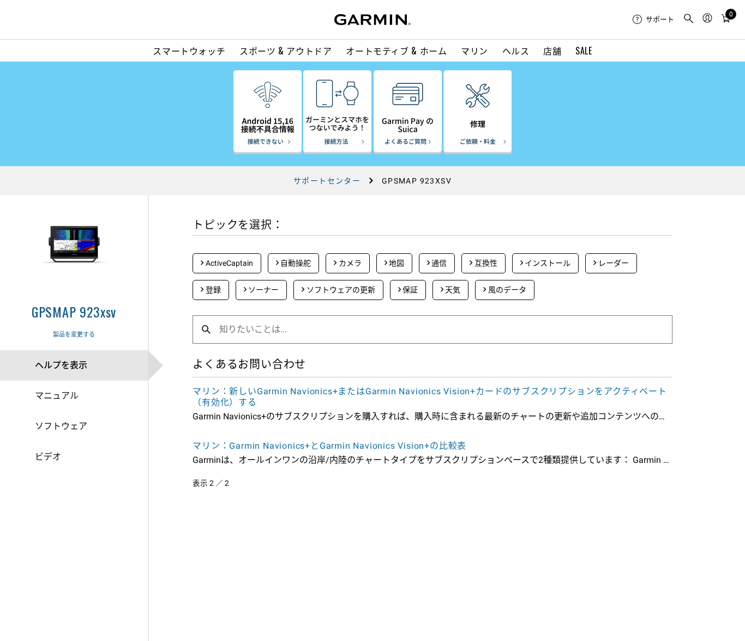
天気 (451, 289)
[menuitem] (653, 19)
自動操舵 (295, 263)
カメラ (349, 263)
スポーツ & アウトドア (285, 50)
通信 (438, 263)
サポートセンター (327, 180)
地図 (395, 263)
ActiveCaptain (228, 263)
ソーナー (263, 289)
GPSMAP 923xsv (74, 311)
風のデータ (506, 289)
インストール (546, 263)
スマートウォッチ (189, 50)
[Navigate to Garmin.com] (372, 19)
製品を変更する (74, 334)
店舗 (552, 50)
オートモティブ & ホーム (396, 50)
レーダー (613, 263)
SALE (583, 50)
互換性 (485, 263)
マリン (474, 50)
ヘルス (516, 50)
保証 (409, 289)
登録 (212, 289)
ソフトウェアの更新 (340, 289)
